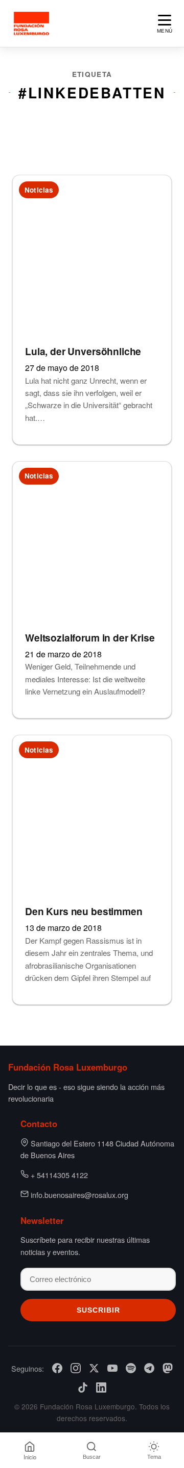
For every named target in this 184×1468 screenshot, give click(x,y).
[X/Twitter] (94, 1368)
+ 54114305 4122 (59, 1174)
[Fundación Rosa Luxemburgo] (33, 23)
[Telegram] (149, 1368)
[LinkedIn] (101, 1387)
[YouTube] (112, 1368)
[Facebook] (57, 1368)
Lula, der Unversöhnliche (83, 351)
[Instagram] (76, 1368)
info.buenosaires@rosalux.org (79, 1194)
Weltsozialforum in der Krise (90, 637)
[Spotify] (131, 1368)
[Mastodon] (168, 1368)
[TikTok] (83, 1387)
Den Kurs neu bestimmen (84, 911)
